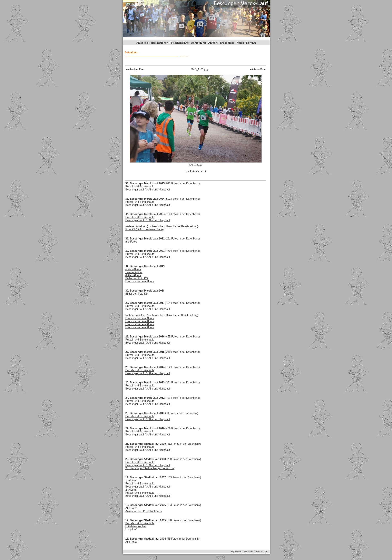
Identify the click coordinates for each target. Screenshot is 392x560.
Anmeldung (198, 42)
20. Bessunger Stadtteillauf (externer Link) (150, 468)
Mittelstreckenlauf (135, 526)
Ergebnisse (227, 42)
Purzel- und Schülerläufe (139, 186)
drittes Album (133, 275)
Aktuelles (142, 42)
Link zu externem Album (139, 281)
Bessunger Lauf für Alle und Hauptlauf (147, 189)
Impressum (236, 551)
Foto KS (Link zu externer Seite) (144, 229)
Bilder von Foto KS (136, 278)
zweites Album (134, 272)
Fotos (240, 42)
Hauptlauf (131, 529)
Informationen (159, 42)
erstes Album (133, 269)
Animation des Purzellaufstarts (143, 511)
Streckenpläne (180, 42)
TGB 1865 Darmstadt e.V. (255, 551)
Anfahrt (212, 42)
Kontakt (251, 42)
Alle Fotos (131, 508)
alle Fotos (131, 241)
